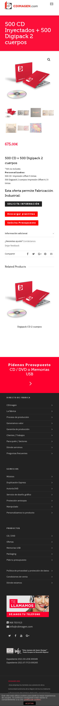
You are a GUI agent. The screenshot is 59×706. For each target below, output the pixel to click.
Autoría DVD (12, 488)
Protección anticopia (17, 500)
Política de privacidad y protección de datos (28, 570)
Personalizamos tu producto (20, 512)
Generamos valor (15, 423)
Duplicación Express (16, 482)
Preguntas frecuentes (17, 453)
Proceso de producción (18, 417)
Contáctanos (29, 241)
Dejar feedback (12, 245)
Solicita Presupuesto (21, 223)
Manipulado (12, 506)
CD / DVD (11, 535)
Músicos (10, 476)
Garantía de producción (18, 429)
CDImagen (12, 405)
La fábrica (11, 411)
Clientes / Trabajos (16, 435)
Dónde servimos (14, 447)
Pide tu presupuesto (16, 560)
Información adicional (16, 233)
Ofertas (10, 541)
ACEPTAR (29, 703)
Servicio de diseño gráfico (19, 494)
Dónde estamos (14, 582)
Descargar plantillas (21, 214)
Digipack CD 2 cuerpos (29, 327)
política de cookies (32, 700)
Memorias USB (13, 547)
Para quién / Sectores (17, 441)
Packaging (11, 554)
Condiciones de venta (17, 576)
